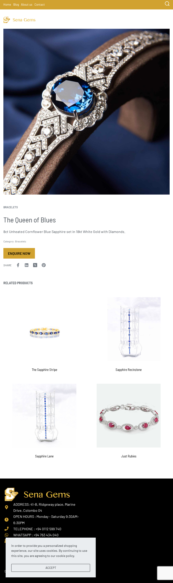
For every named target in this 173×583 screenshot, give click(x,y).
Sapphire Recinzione (129, 370)
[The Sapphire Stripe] (44, 329)
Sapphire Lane (44, 456)
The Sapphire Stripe (44, 370)
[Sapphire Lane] (44, 416)
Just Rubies (128, 456)
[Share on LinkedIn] (27, 265)
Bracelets (10, 207)
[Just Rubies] (129, 416)
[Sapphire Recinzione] (129, 329)
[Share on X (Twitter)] (35, 265)
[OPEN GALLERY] (86, 112)
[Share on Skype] (52, 265)
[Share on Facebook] (18, 265)
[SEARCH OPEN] (167, 3)
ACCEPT (51, 568)
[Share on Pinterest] (44, 265)
